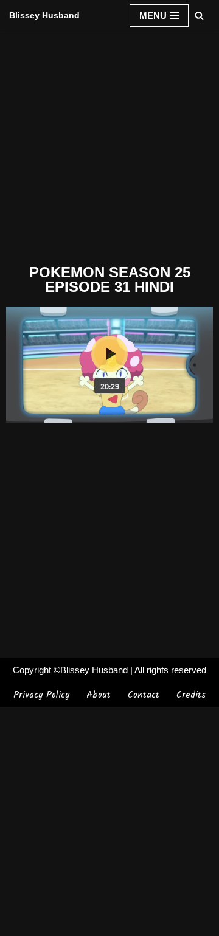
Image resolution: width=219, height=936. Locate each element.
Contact (143, 695)
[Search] (199, 15)
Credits (191, 695)
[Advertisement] (109, 144)
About (98, 695)
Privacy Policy (41, 695)
